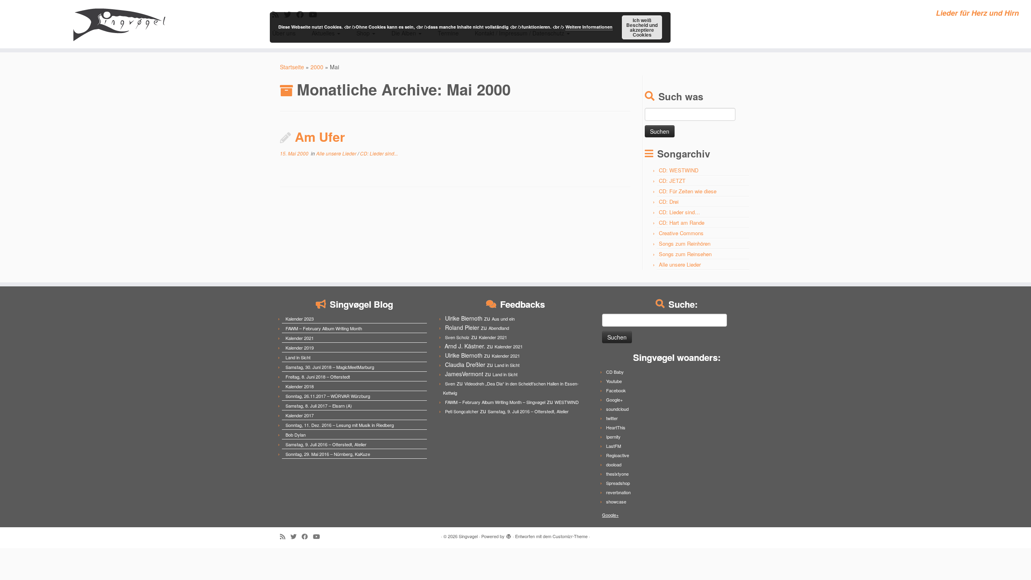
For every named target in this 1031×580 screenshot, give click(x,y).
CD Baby (615, 372)
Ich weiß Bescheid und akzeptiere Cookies (642, 27)
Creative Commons (681, 233)
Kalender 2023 (300, 318)
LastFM (613, 446)
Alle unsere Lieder (337, 153)
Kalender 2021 (300, 338)
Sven (450, 383)
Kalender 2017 (300, 415)
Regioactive (617, 455)
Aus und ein (503, 318)
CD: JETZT (672, 180)
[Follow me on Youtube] (319, 536)
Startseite (292, 67)
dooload (613, 464)
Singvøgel (468, 536)
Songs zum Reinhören (684, 243)
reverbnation (618, 492)
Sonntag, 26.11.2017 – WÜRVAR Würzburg (328, 396)
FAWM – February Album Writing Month (324, 328)
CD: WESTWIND (678, 170)
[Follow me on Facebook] (307, 536)
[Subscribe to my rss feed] (285, 536)
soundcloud (617, 409)
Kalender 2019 (300, 347)
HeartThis (615, 427)
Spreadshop (618, 483)
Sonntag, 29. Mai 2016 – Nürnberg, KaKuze (328, 454)
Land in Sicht (298, 357)
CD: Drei (669, 201)
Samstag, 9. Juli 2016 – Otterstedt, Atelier (326, 444)
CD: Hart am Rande (681, 222)
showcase (616, 501)
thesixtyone (617, 473)
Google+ (614, 399)
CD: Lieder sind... (379, 153)
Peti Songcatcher (461, 411)
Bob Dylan (296, 434)
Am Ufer (320, 136)
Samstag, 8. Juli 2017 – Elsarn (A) (319, 405)
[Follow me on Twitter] (296, 536)
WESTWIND (567, 402)
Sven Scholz (457, 337)
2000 (317, 67)
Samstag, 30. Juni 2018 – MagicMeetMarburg (330, 367)
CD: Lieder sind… (679, 212)
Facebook (616, 390)
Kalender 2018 (300, 386)
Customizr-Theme (570, 536)
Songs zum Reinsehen (685, 254)
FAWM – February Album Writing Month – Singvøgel (495, 402)
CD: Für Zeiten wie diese (687, 191)
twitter (612, 418)
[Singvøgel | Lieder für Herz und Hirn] (119, 24)
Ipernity (613, 436)
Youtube (614, 381)
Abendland (499, 328)
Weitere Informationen (589, 27)
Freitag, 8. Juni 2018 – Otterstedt (318, 376)
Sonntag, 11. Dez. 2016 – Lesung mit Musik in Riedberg (340, 425)
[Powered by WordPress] (508, 534)
